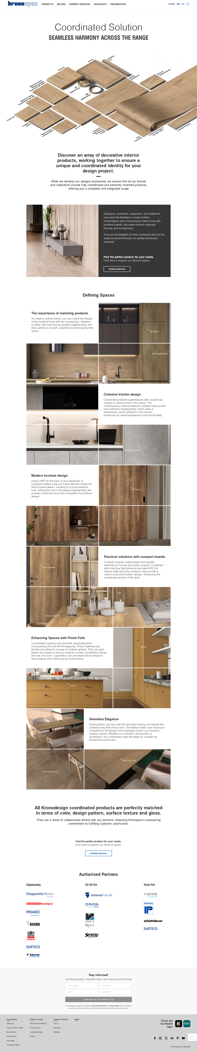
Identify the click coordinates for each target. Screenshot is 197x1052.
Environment (11, 1032)
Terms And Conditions (38, 1023)
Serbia (171, 4)
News (77, 1019)
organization (118, 4)
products (47, 4)
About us (10, 1023)
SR (183, 4)
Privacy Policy (35, 1028)
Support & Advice (61, 1019)
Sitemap (57, 1032)
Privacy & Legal (36, 1019)
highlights (100, 4)
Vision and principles (15, 1028)
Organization (12, 1019)
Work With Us (12, 1036)
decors (61, 4)
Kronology (10, 1041)
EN (178, 4)
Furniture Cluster (13, 1045)
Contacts (57, 1028)
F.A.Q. (56, 1023)
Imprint (32, 1036)
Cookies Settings (36, 1032)
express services (79, 4)
